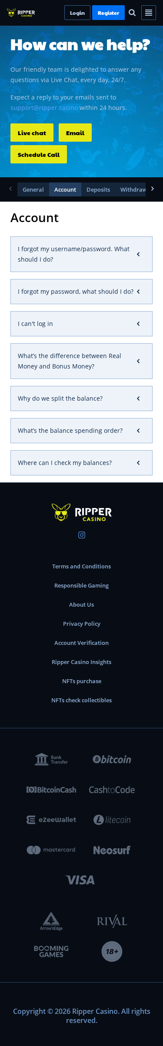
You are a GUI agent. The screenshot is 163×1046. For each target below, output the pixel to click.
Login (92, 12)
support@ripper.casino (44, 107)
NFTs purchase (81, 681)
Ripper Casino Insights (81, 662)
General (33, 189)
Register (123, 12)
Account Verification (81, 643)
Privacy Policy (81, 624)
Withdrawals (137, 189)
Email (75, 132)
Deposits (98, 189)
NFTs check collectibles (81, 700)
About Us (81, 604)
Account (65, 189)
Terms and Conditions (81, 566)
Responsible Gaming (81, 585)
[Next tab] (153, 189)
